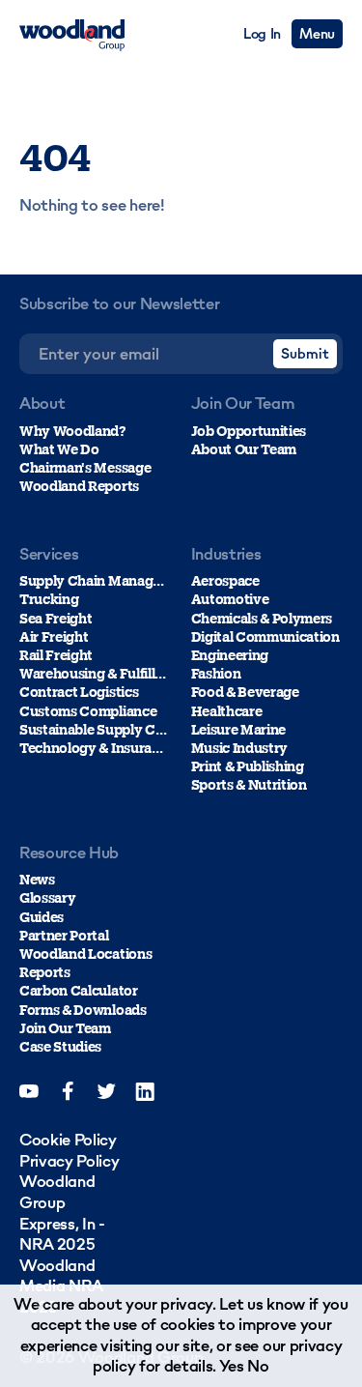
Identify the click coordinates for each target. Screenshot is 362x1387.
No (257, 1365)
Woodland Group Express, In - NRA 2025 (62, 1212)
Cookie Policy (68, 1139)
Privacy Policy (69, 1160)
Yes (231, 1365)
